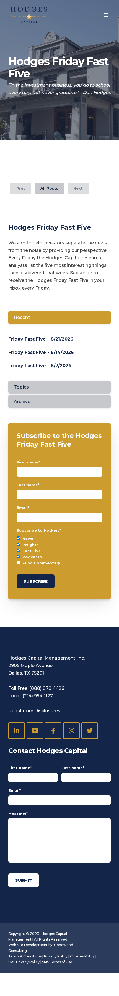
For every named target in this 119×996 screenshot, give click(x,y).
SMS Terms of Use (57, 962)
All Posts (49, 188)
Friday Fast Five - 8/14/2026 (41, 352)
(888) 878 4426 (46, 688)
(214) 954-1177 (37, 695)
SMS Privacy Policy (24, 962)
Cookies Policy (82, 956)
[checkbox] (59, 551)
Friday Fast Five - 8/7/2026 (39, 365)
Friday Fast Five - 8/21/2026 (40, 339)
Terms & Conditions (25, 956)
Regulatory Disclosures (34, 710)
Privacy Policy (56, 956)
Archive (22, 401)
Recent (22, 317)
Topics (21, 387)
